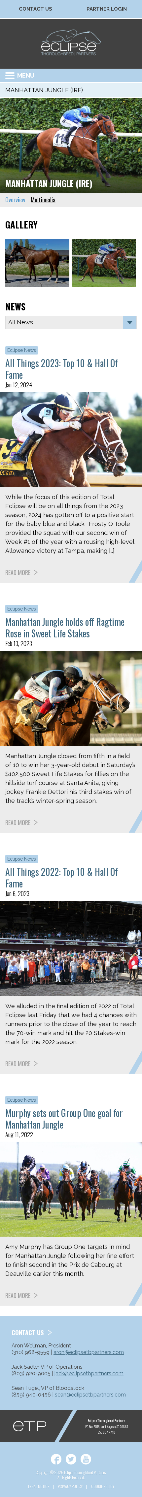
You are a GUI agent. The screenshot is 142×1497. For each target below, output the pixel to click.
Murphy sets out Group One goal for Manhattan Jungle (64, 1118)
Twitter (71, 1459)
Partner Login (107, 9)
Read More (17, 572)
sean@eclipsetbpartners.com (90, 1395)
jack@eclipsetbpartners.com (89, 1373)
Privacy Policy (70, 1486)
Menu (25, 75)
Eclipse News (21, 350)
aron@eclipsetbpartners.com (88, 1352)
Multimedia (43, 199)
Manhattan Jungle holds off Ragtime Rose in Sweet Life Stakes (64, 627)
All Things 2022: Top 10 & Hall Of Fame (61, 877)
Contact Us (35, 9)
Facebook (56, 1459)
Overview (15, 199)
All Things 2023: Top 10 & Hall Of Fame (61, 368)
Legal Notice (38, 1486)
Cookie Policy (102, 1486)
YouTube (86, 1459)
